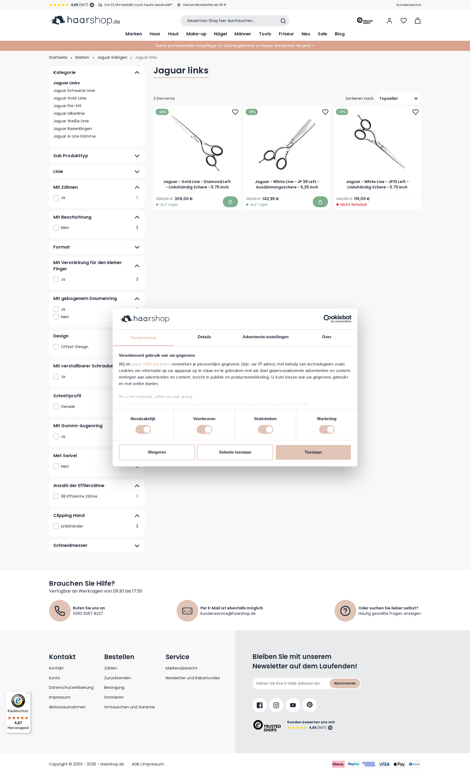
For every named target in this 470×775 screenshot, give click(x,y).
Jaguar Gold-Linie (69, 98)
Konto (54, 678)
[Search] (283, 21)
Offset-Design (99, 346)
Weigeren (157, 452)
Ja (99, 197)
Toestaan (313, 452)
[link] (96, 198)
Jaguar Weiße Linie (71, 121)
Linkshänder (99, 526)
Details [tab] (204, 336)
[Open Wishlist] (403, 20)
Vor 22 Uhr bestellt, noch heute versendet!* (138, 4)
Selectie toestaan (235, 452)
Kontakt (56, 668)
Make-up (196, 34)
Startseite (58, 57)
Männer (242, 34)
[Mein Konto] (389, 20)
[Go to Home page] (84, 21)
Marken (133, 34)
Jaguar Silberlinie (69, 113)
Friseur (286, 34)
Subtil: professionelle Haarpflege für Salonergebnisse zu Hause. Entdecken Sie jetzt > (235, 45)
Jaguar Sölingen (112, 57)
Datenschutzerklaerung (71, 687)
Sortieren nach (360, 98)
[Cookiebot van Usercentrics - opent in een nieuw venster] (327, 319)
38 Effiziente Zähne (99, 496)
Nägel (220, 34)
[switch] (204, 429)
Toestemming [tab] (143, 337)
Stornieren (114, 697)
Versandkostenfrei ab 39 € (205, 4)
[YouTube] (293, 705)
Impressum (59, 697)
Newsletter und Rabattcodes (193, 678)
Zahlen (110, 668)
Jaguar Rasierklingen (72, 128)
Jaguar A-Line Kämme (74, 136)
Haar (155, 34)
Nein (99, 227)
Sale (322, 34)
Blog (340, 34)
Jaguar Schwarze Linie (74, 90)
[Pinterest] (309, 705)
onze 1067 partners (151, 364)
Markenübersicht (181, 668)
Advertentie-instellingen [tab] (266, 336)
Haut (173, 34)
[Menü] (27, 694)
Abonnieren (345, 683)
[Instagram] (276, 705)
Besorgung (114, 687)
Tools (265, 34)
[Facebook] (259, 705)
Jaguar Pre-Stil (67, 105)
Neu (306, 34)
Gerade (99, 406)
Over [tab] (326, 336)
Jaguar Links (66, 83)
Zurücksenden (117, 678)
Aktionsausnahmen (67, 707)
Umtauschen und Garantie (129, 707)
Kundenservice (409, 4)
